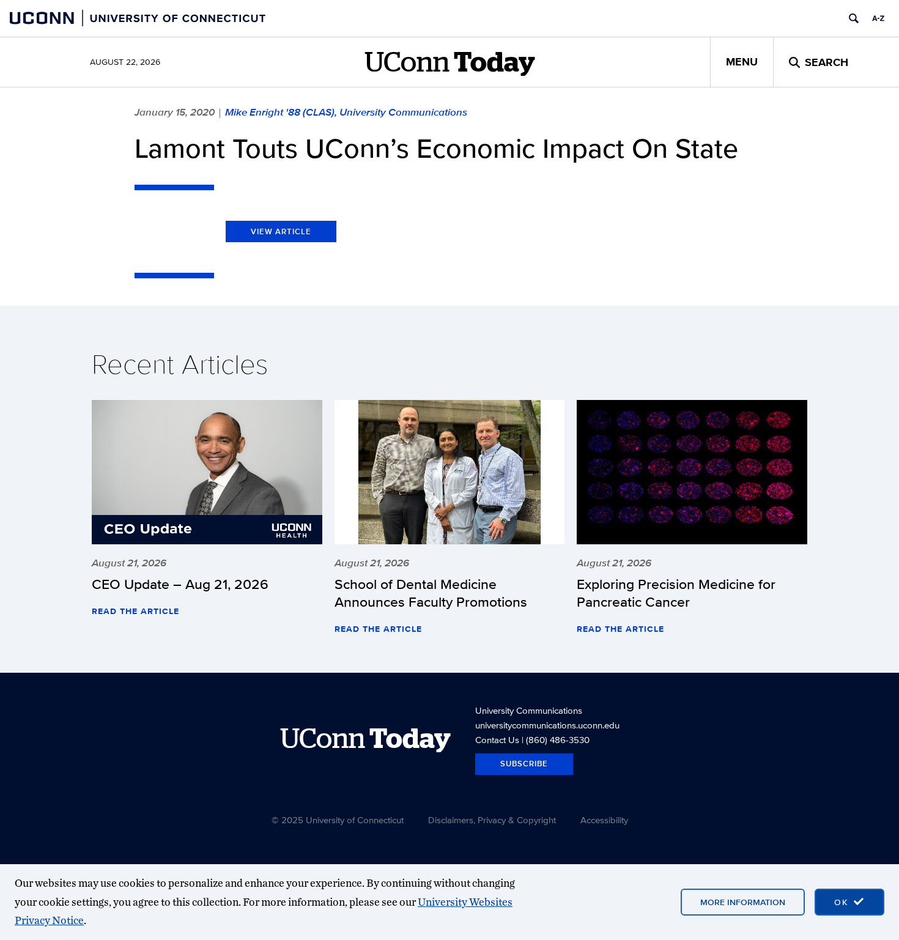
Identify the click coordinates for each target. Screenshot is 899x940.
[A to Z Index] (878, 18)
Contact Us (497, 739)
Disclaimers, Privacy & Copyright (492, 819)
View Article (281, 231)
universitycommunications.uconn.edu (547, 725)
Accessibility (604, 819)
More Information (742, 902)
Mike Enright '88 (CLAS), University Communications (346, 112)
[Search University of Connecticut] (854, 18)
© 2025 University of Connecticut (338, 819)
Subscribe (524, 763)
